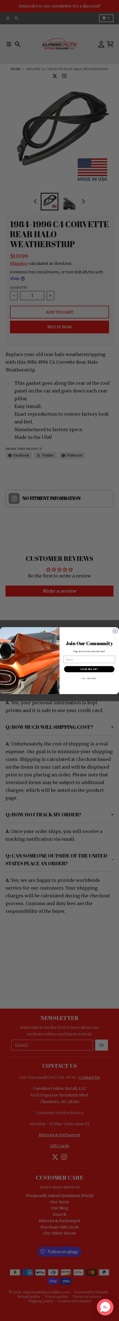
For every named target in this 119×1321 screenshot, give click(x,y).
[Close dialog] (115, 631)
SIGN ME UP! (89, 669)
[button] (105, 1307)
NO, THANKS (89, 678)
